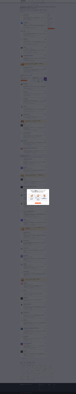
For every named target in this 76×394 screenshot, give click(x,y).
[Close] (48, 189)
